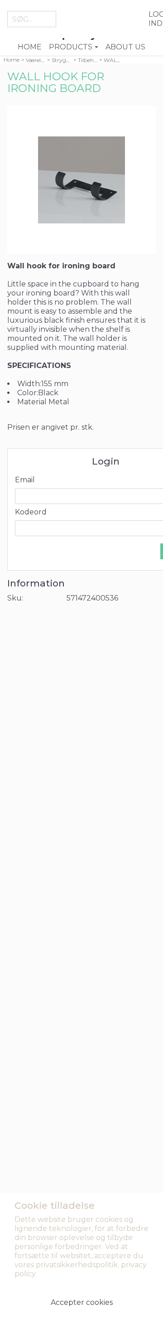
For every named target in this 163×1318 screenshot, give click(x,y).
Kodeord (31, 512)
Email (25, 479)
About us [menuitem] (125, 47)
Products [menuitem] (70, 47)
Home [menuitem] (30, 47)
